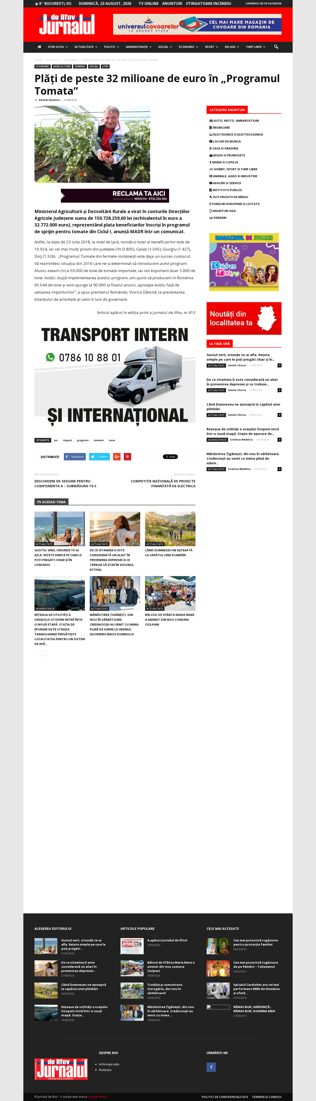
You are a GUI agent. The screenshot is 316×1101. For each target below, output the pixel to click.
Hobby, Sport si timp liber (235, 169)
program (83, 440)
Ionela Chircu (237, 365)
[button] (276, 47)
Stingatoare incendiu (208, 3)
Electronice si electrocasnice (238, 134)
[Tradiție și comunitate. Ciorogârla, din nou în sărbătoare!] (132, 991)
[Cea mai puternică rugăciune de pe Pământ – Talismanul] (218, 968)
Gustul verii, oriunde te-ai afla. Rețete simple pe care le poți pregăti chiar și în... (241, 357)
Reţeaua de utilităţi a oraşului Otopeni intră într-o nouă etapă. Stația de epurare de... (243, 431)
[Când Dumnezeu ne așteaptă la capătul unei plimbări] (170, 529)
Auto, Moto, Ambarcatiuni (236, 120)
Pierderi (219, 218)
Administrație (137, 47)
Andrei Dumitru (49, 100)
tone (112, 440)
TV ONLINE (148, 3)
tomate (99, 440)
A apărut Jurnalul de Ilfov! (167, 940)
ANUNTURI (172, 3)
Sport (209, 47)
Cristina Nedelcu (241, 439)
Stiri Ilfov (56, 47)
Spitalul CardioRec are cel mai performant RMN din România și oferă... (256, 989)
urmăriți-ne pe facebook (264, 3)
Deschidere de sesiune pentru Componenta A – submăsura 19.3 (65, 483)
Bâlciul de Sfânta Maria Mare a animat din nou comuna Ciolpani (169, 619)
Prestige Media (97, 1097)
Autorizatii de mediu (230, 197)
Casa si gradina (225, 148)
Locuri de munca (226, 141)
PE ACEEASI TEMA (51, 502)
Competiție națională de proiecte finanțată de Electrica (163, 483)
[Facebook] (211, 1067)
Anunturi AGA (224, 211)
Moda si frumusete (228, 155)
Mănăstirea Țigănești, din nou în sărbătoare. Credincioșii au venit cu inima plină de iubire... (243, 458)
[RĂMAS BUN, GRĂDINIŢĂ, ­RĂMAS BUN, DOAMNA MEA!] (218, 1013)
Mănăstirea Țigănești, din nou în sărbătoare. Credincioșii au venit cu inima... (170, 1011)
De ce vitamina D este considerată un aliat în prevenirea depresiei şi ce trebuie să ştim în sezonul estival (112, 560)
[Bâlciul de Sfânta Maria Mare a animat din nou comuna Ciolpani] (170, 593)
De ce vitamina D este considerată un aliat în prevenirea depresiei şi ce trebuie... (242, 381)
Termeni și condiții (267, 1097)
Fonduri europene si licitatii (235, 204)
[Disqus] (114, 725)
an (56, 440)
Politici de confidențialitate (225, 1097)
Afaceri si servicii (226, 183)
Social (163, 47)
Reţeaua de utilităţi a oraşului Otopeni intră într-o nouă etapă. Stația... (84, 1011)
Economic (187, 47)
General (80, 66)
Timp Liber (254, 47)
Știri (105, 66)
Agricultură (62, 66)
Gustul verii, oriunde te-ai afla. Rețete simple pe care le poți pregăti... (83, 944)
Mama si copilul (225, 162)
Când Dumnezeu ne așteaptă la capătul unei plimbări (83, 987)
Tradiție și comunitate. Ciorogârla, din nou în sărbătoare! (165, 989)
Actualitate (84, 47)
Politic (109, 47)
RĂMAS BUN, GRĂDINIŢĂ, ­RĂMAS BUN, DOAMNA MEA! (254, 1009)
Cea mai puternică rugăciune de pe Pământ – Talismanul (255, 964)
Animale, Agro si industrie (234, 176)
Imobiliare (221, 127)
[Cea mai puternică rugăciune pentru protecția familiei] (218, 946)
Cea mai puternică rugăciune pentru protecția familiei (255, 942)
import (67, 440)
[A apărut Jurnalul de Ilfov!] (132, 946)
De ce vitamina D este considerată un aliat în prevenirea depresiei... (79, 966)
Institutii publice (227, 190)
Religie (230, 47)
